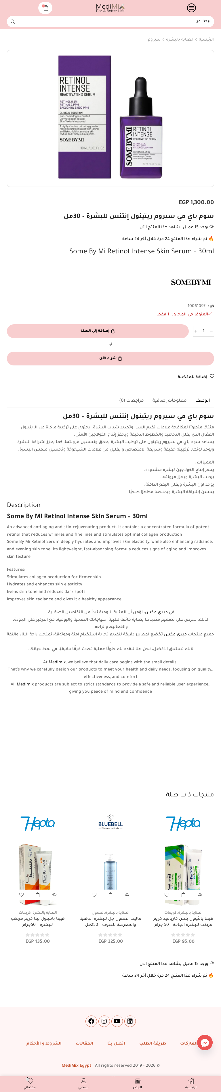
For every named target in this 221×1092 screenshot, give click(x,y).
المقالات (84, 1044)
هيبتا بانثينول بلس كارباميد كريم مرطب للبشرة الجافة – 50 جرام (183, 922)
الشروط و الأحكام (44, 1044)
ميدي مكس (156, 612)
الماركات (189, 1044)
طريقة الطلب (152, 1044)
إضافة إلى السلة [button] (183, 895)
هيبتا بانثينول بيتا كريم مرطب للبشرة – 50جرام (38, 922)
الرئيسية (206, 40)
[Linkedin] (130, 1021)
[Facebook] (91, 1021)
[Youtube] (117, 1021)
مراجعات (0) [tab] (131, 401)
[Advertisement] (110, 748)
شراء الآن (108, 359)
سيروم (154, 40)
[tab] (202, 401)
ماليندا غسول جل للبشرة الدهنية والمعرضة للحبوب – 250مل (110, 922)
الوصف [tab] (202, 401)
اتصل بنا (116, 1044)
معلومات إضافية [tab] (170, 401)
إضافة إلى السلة (95, 331)
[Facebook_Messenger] (205, 1042)
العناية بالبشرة (179, 40)
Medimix (57, 662)
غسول (97, 913)
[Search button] (12, 21)
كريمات (170, 913)
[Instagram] (104, 1021)
